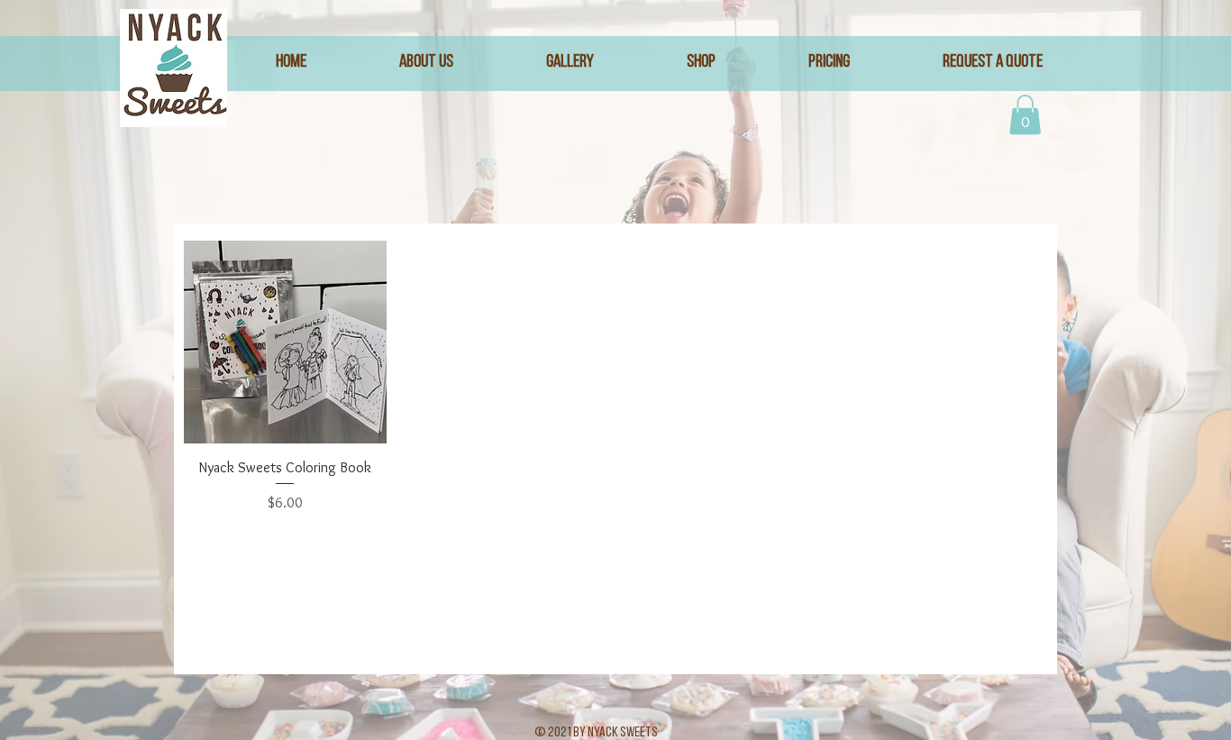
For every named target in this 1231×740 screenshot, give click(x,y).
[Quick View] (285, 342)
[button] (1025, 114)
